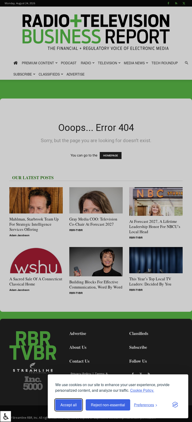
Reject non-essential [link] (108, 404)
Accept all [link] (68, 404)
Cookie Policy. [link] (142, 390)
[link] (5, 416)
